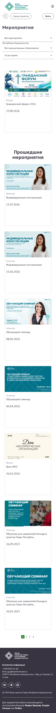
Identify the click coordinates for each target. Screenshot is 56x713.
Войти (48, 16)
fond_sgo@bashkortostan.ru (14, 671)
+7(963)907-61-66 (10, 668)
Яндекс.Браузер (33, 705)
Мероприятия (18, 27)
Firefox (18, 708)
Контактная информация (13, 665)
